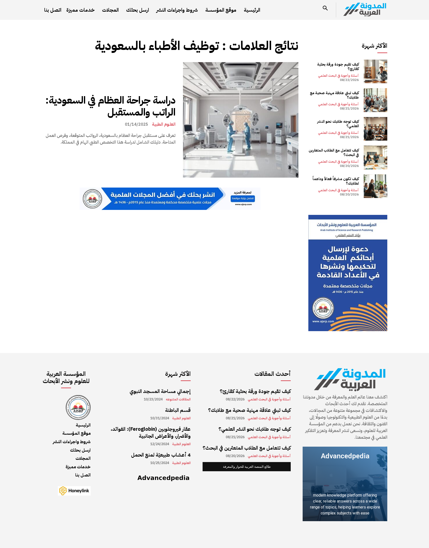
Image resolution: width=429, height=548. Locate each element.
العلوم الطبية (164, 124)
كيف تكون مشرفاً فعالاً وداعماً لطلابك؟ (336, 181)
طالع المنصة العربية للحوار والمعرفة (247, 466)
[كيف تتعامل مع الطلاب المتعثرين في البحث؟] (375, 157)
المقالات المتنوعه (178, 399)
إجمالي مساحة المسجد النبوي (160, 391)
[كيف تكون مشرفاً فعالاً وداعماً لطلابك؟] (375, 186)
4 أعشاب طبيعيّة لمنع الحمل (161, 455)
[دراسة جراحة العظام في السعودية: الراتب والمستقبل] (240, 120)
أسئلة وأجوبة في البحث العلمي (338, 76)
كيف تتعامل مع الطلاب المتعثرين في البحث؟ (334, 152)
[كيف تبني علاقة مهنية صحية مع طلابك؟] (375, 100)
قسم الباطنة (178, 410)
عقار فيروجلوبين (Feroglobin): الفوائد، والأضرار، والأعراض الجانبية (151, 432)
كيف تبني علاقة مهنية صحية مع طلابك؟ (334, 95)
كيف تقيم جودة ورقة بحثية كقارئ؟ (338, 67)
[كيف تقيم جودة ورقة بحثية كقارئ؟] (375, 71)
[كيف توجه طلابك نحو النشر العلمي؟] (375, 129)
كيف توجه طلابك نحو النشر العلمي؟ (338, 124)
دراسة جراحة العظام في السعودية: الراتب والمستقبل (110, 106)
